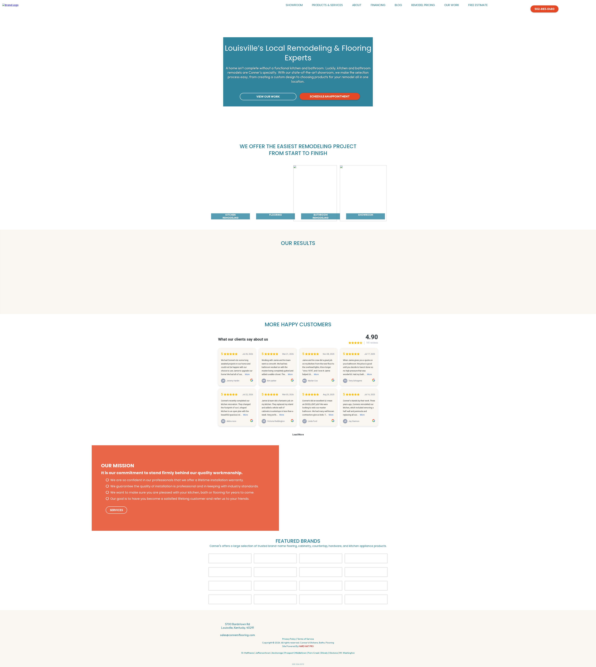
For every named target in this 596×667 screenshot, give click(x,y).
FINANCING (378, 5)
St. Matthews (247, 652)
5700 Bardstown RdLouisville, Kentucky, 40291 (237, 625)
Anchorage (277, 652)
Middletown (301, 652)
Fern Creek (313, 652)
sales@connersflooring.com (237, 635)
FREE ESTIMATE (478, 5)
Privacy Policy (289, 639)
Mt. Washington (347, 652)
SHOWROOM (294, 5)
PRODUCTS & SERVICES (327, 5)
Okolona (333, 652)
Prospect (288, 652)
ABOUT (356, 5)
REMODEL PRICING (423, 5)
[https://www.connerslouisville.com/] (10, 5)
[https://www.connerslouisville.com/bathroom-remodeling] (315, 192)
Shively (324, 652)
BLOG (398, 5)
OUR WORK (451, 5)
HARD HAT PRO (306, 646)
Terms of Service (305, 639)
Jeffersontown (262, 652)
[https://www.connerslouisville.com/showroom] (363, 192)
